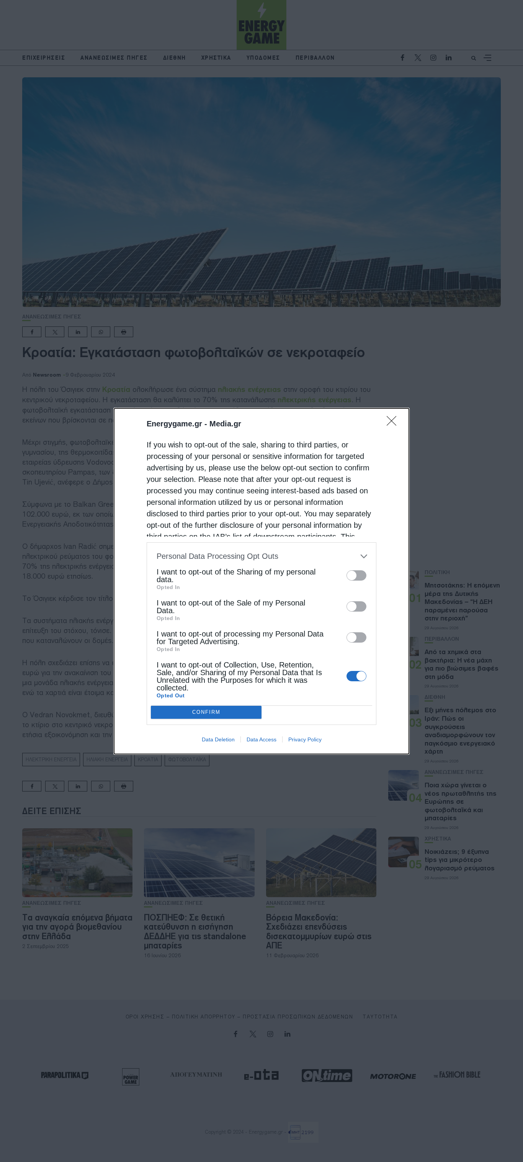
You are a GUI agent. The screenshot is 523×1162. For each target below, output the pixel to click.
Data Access (261, 739)
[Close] (394, 423)
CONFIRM (206, 712)
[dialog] (261, 581)
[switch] (356, 575)
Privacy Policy (305, 739)
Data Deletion (218, 739)
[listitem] (261, 556)
